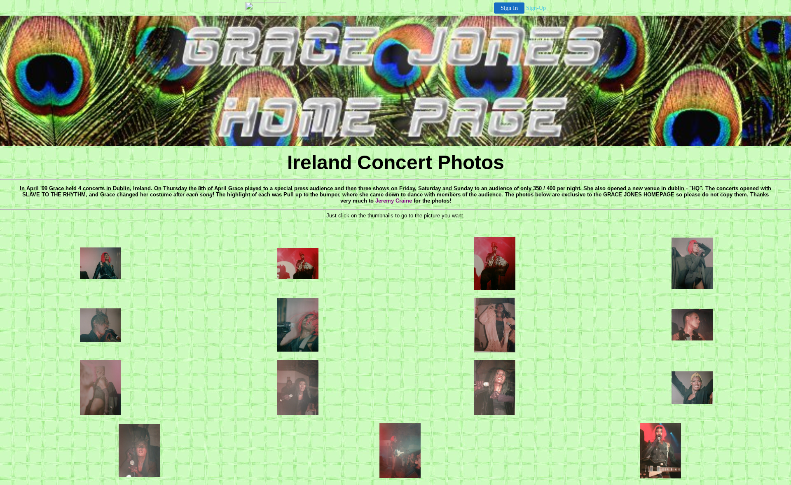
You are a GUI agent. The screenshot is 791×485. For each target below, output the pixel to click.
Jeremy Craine (393, 201)
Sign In (509, 8)
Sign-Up (536, 8)
